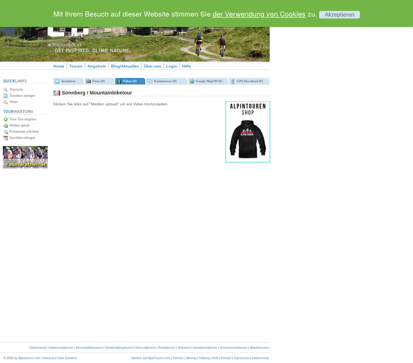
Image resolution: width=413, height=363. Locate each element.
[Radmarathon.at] (25, 167)
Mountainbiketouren (89, 347)
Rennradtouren (145, 347)
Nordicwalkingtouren (119, 347)
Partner (178, 358)
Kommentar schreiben (23, 131)
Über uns (152, 66)
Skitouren (184, 347)
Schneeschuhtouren (233, 347)
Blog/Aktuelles (125, 66)
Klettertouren (38, 347)
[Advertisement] (317, 96)
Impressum (241, 358)
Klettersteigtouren (61, 347)
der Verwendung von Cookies (259, 13)
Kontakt (226, 358)
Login (171, 66)
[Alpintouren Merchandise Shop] (247, 161)
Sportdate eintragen (21, 138)
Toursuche (15, 89)
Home (58, 66)
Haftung (204, 358)
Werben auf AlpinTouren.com (150, 358)
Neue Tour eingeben (22, 119)
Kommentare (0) (164, 81)
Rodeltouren (166, 347)
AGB (215, 358)
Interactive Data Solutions (59, 358)
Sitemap (190, 358)
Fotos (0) (98, 81)
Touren (76, 66)
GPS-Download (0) (249, 81)
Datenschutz (260, 358)
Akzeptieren (339, 14)
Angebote (96, 66)
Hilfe (186, 66)
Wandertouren (259, 347)
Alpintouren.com (29, 358)
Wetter (13, 102)
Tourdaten (67, 81)
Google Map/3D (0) (208, 81)
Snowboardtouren (205, 347)
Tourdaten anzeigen (21, 96)
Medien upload (19, 125)
